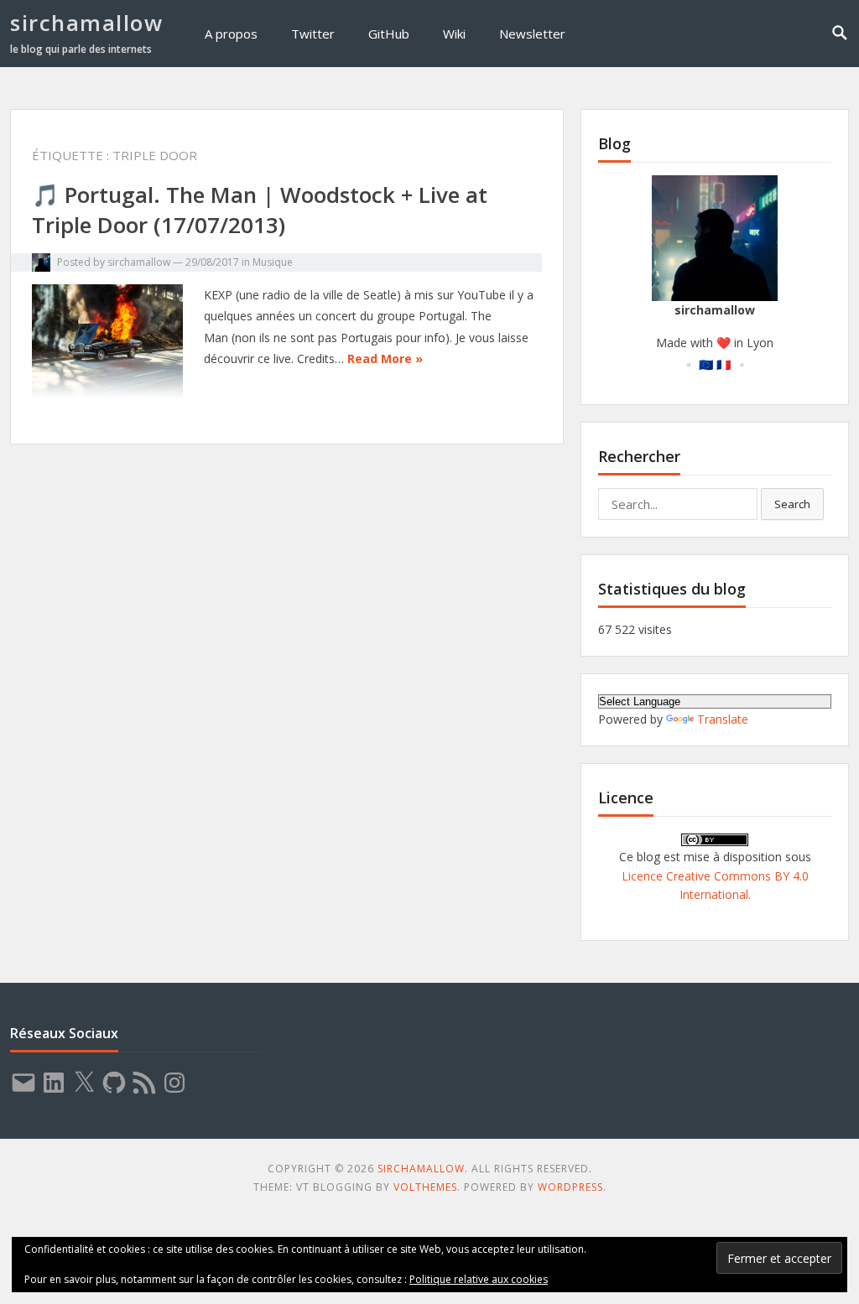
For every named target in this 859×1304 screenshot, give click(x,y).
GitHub (388, 33)
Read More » (385, 358)
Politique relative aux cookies (478, 1279)
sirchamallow (86, 23)
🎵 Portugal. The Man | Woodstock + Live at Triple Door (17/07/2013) (259, 209)
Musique (272, 262)
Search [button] (792, 504)
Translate (722, 719)
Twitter (313, 33)
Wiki (454, 33)
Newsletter (532, 33)
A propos (231, 33)
